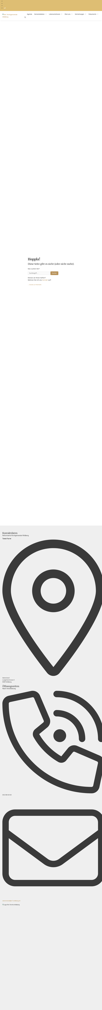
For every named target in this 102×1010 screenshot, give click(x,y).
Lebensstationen (54, 14)
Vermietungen (79, 14)
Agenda (29, 14)
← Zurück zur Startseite (34, 284)
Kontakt (45, 280)
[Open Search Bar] (25, 17)
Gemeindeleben (39, 14)
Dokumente (92, 14)
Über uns (67, 14)
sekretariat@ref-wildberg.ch (11, 901)
